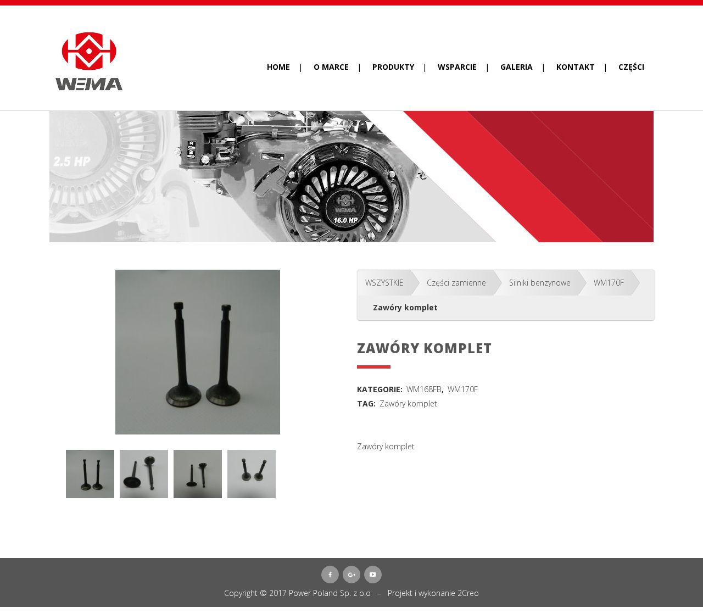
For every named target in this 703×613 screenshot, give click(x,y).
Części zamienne (456, 282)
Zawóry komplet (408, 403)
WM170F (609, 282)
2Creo (468, 593)
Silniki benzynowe (540, 282)
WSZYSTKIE (384, 282)
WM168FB (424, 389)
